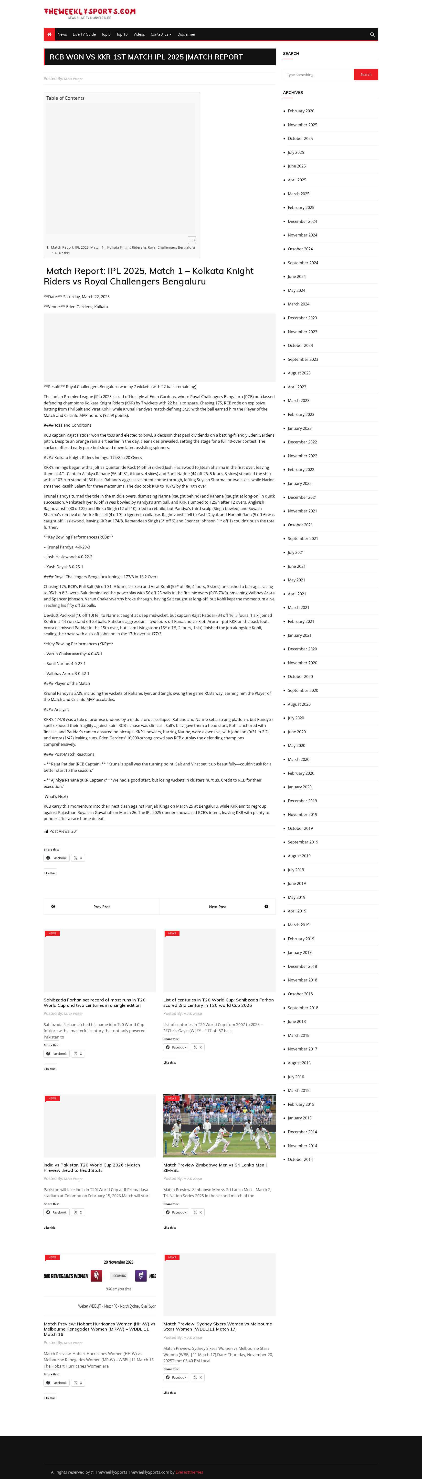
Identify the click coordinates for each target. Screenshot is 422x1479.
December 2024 (302, 221)
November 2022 (302, 456)
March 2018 (298, 1035)
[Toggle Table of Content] (189, 240)
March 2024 (298, 304)
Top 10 (122, 34)
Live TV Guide (84, 34)
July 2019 (296, 869)
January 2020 (300, 787)
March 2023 (298, 400)
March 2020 (298, 759)
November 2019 (302, 814)
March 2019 (298, 925)
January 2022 (300, 483)
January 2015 (300, 1118)
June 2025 (297, 166)
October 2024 (300, 249)
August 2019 (299, 856)
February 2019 (301, 938)
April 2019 (297, 911)
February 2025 (301, 207)
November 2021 (302, 511)
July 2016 (296, 1076)
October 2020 (300, 676)
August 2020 (299, 704)
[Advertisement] (120, 168)
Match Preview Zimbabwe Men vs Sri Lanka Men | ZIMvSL (215, 1167)
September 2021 (303, 538)
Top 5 (106, 34)
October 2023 (300, 345)
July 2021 (296, 552)
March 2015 (298, 1090)
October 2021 (300, 525)
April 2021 (297, 594)
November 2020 (302, 663)
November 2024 (302, 235)
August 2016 (299, 1063)
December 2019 (302, 800)
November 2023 (302, 331)
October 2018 (300, 994)
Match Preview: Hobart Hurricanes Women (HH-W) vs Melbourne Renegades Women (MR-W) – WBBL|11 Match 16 (99, 1329)
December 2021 (302, 497)
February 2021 (301, 621)
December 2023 (302, 318)
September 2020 (303, 690)
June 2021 (297, 566)
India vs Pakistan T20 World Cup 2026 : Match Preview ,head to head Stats (92, 1167)
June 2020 (297, 732)
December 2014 (302, 1132)
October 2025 (300, 138)
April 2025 (297, 180)
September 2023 (303, 359)
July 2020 (296, 718)
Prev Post (102, 906)
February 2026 (301, 111)
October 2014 (300, 1159)
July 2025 (296, 152)
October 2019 (300, 828)
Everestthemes (189, 1472)
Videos (139, 34)
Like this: (63, 253)
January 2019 (300, 952)
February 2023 (301, 414)
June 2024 (297, 276)
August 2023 (299, 373)
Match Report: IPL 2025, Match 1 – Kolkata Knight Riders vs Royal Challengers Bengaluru (122, 247)
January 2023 (300, 428)
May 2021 (296, 580)
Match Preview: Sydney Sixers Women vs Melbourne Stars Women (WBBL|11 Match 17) (217, 1326)
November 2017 (302, 1049)
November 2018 (302, 980)
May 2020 (296, 745)
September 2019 (303, 842)
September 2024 (303, 262)
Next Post (217, 906)
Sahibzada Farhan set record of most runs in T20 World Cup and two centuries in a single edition (95, 1002)
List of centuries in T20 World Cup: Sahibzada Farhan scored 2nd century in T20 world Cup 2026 (218, 1002)
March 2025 (298, 193)
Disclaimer (186, 34)
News (62, 34)
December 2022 (302, 442)
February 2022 (301, 469)
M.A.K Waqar (73, 79)
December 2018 (302, 966)
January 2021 (300, 635)
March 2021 (298, 607)
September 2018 (303, 1007)
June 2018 (297, 1021)
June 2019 (297, 883)
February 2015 (301, 1104)
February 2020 (301, 773)
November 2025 (302, 124)
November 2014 (302, 1145)
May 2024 (296, 290)
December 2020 (302, 649)
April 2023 (297, 387)
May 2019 (296, 897)
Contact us (159, 34)
